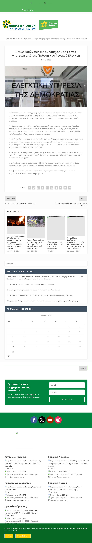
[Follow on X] (42, 420)
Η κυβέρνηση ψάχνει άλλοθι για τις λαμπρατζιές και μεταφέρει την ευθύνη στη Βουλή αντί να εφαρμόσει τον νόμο (16, 242)
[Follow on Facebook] (33, 420)
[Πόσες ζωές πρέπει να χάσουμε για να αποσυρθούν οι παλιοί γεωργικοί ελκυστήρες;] (36, 221)
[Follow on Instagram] (58, 420)
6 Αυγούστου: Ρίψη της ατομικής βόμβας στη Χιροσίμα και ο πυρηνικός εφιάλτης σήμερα (43, 301)
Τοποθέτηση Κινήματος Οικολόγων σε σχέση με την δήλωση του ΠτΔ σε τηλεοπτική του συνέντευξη (76, 243)
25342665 (65, 471)
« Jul (8, 356)
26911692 (54, 492)
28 (59, 347)
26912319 (65, 495)
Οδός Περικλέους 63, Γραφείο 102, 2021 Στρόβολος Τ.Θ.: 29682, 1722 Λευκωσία (23, 463)
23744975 (10, 492)
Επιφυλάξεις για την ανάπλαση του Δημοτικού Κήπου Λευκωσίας (33, 290)
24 (13, 347)
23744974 (22, 495)
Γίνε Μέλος (27, 10)
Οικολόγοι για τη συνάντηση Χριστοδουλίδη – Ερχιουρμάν (30, 284)
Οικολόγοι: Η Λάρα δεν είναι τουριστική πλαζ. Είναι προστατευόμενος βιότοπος (40, 295)
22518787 (10, 469)
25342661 (54, 469)
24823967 (22, 518)
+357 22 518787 (38, 3)
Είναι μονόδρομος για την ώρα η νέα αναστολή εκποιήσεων (55, 245)
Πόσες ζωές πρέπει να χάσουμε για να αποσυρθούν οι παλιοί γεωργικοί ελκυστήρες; (35, 244)
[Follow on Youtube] (50, 420)
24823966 (10, 516)
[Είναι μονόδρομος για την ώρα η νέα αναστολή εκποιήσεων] (56, 217)
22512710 (22, 471)
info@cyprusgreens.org (53, 3)
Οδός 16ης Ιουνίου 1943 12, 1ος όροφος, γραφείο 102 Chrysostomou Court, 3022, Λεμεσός (69, 463)
